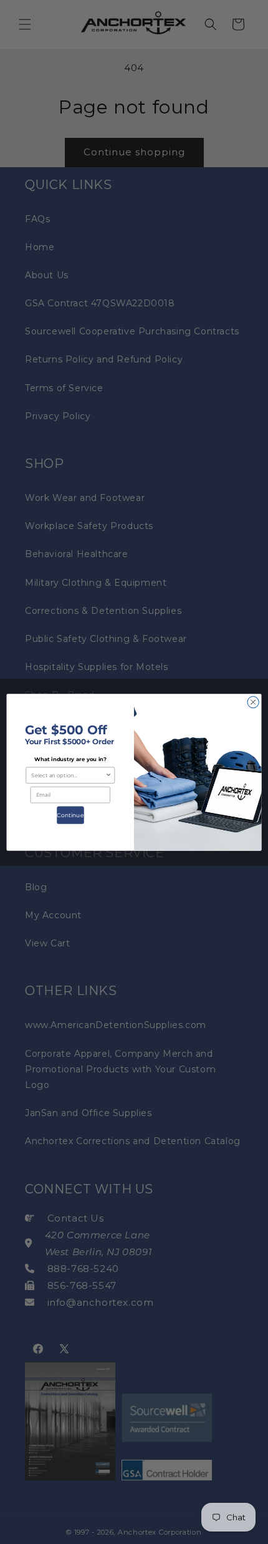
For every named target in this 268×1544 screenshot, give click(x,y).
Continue (70, 814)
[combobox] (68, 775)
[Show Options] (108, 775)
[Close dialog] (253, 701)
